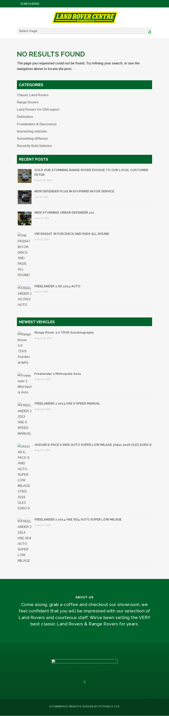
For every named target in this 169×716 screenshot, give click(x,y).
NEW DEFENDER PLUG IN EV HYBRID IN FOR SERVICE (74, 191)
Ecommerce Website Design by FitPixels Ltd (84, 706)
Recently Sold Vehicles (34, 146)
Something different (32, 138)
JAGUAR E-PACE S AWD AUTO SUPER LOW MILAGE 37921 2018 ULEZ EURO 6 (92, 445)
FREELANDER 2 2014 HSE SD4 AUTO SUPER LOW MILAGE (78, 519)
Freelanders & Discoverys (37, 124)
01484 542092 (29, 3)
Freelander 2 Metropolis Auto (57, 374)
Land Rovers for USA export (38, 109)
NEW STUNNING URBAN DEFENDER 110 (64, 212)
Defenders (25, 116)
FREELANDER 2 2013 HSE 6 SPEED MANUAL (67, 403)
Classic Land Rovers (33, 95)
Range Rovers (28, 102)
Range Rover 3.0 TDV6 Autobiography (64, 332)
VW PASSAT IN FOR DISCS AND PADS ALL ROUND (71, 234)
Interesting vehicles (32, 131)
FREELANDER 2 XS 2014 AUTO (57, 286)
